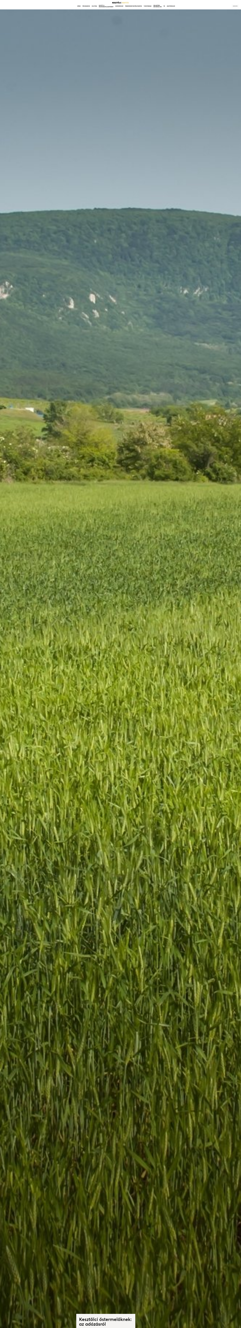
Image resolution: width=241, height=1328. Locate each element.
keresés (235, 6)
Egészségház (119, 6)
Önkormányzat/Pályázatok (133, 6)
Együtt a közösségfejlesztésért (106, 6)
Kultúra (94, 6)
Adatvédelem (171, 6)
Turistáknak (147, 6)
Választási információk (157, 6)
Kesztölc (120, 3)
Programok (86, 6)
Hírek (79, 6)
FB (164, 6)
